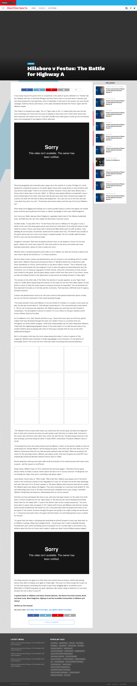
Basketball (64, 643)
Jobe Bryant (68, 648)
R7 (52, 661)
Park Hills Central (57, 656)
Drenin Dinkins (68, 659)
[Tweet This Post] (39, 89)
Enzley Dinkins (80, 659)
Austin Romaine (71, 656)
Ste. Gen (67, 675)
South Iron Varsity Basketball (61, 653)
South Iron (72, 645)
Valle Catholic (56, 659)
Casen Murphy (56, 664)
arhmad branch (56, 648)
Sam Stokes (67, 664)
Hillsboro (62, 645)
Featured (30, 610)
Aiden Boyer (69, 651)
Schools (42, 8)
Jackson (80, 645)
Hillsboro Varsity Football (60, 610)
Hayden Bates (79, 651)
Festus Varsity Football (74, 661)
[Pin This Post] (51, 89)
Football (54, 643)
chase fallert (75, 672)
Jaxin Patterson (56, 675)
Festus (72, 643)
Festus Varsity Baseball (59, 672)
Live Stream (52, 8)
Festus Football (41, 610)
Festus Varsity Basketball (60, 667)
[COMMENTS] (76, 89)
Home (33, 8)
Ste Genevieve (59, 661)
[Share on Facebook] (27, 89)
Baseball (54, 645)
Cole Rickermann (57, 651)
